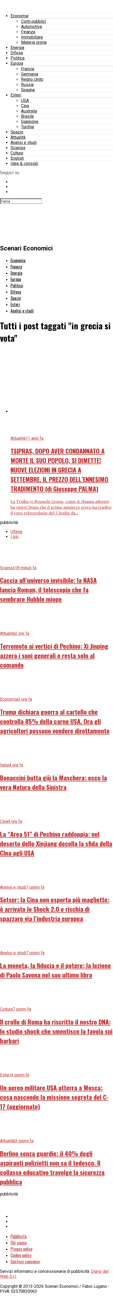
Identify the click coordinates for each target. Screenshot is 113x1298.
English (17, 158)
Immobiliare (32, 37)
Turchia (27, 126)
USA (25, 100)
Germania (29, 74)
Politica (17, 58)
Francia (27, 68)
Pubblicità (19, 1236)
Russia (27, 84)
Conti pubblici (33, 21)
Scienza (18, 147)
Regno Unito (32, 79)
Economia (19, 15)
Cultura (17, 153)
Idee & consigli (24, 163)
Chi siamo (19, 1243)
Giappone (29, 121)
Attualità (18, 137)
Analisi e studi (24, 142)
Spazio (17, 132)
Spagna (28, 89)
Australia (29, 111)
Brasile (27, 116)
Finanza (28, 31)
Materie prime (34, 42)
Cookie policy (21, 1255)
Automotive (31, 26)
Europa (17, 63)
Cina (25, 105)
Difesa (17, 52)
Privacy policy (21, 1249)
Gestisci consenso (25, 1261)
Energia (17, 47)
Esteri (16, 95)
